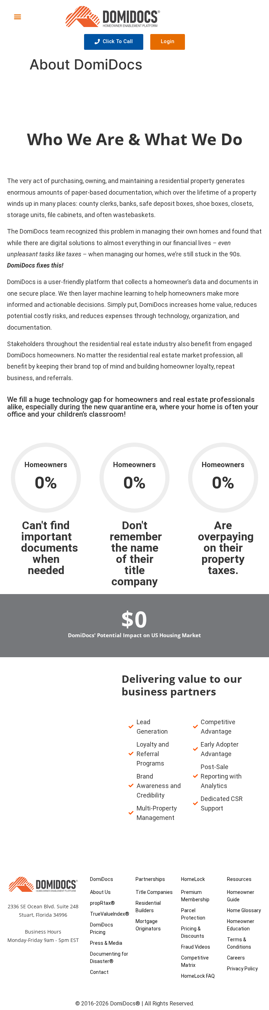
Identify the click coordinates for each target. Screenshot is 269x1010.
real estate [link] (190, 399)
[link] (121, 344)
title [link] (134, 570)
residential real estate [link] (121, 344)
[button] (17, 16)
